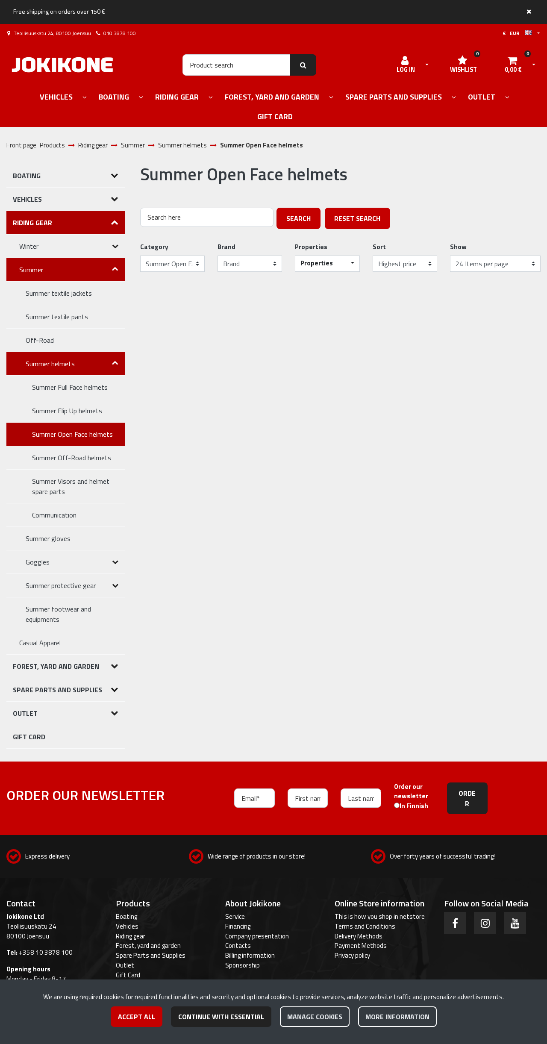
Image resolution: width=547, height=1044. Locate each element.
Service (235, 916)
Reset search (357, 218)
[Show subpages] (84, 98)
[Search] (303, 65)
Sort (379, 247)
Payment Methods (361, 945)
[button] (327, 264)
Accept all (136, 1017)
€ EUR (514, 33)
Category (154, 247)
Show (458, 247)
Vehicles (127, 926)
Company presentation (257, 936)
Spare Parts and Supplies (150, 955)
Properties (311, 247)
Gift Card (128, 975)
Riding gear (130, 936)
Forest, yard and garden (148, 945)
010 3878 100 (119, 33)
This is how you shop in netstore (380, 916)
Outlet (125, 965)
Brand (226, 247)
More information (397, 1017)
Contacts (238, 945)
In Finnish (414, 806)
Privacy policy (352, 955)
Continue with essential (221, 1017)
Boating (126, 916)
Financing (237, 926)
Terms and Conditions (365, 926)
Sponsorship (242, 965)
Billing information (250, 955)
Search (298, 218)
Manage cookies (314, 1017)
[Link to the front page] (62, 64)
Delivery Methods (358, 936)
